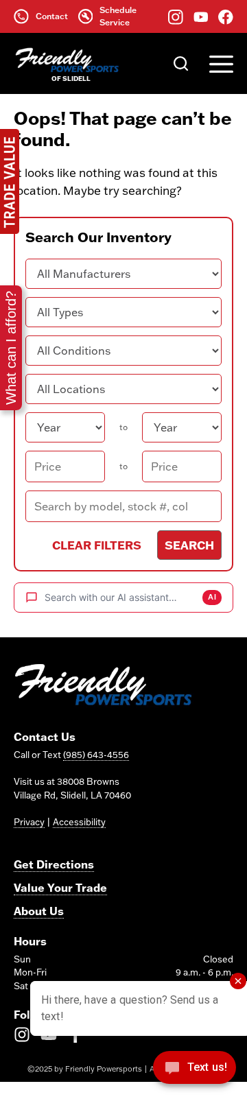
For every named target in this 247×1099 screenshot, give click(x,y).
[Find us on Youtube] (201, 16)
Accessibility (79, 821)
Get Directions (54, 864)
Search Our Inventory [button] (98, 236)
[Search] (181, 63)
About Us (39, 910)
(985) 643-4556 (96, 754)
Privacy (29, 821)
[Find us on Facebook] (225, 16)
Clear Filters (96, 544)
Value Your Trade (60, 887)
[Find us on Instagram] (175, 16)
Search (189, 544)
